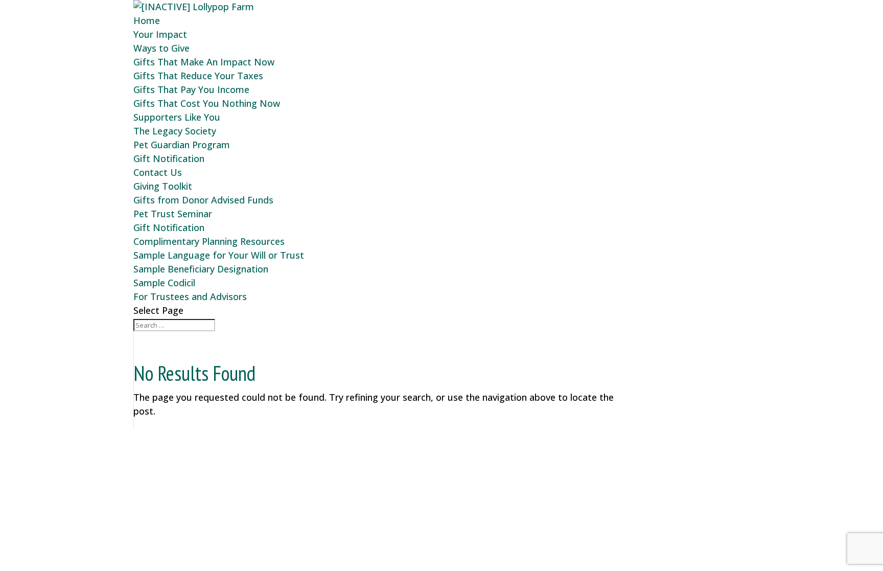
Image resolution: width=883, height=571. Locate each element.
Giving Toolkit (162, 186)
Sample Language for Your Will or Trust (218, 255)
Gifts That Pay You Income (191, 89)
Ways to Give (161, 48)
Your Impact (160, 34)
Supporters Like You (176, 117)
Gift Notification (168, 158)
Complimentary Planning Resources (209, 241)
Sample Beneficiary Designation (200, 269)
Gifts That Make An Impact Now (203, 62)
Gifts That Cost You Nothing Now (206, 103)
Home (146, 20)
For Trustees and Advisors (190, 296)
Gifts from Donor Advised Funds (203, 200)
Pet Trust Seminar (172, 214)
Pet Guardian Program (181, 145)
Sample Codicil (164, 283)
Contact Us (157, 172)
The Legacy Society (174, 131)
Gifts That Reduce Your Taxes (198, 76)
